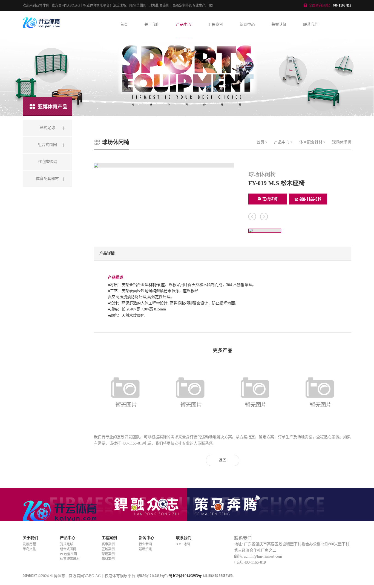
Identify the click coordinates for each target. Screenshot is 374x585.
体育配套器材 (310, 142)
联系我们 (310, 24)
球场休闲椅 (341, 142)
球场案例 (108, 554)
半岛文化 (29, 549)
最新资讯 (145, 549)
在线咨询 (270, 199)
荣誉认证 (279, 24)
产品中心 (183, 24)
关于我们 (152, 24)
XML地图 (183, 544)
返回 (222, 460)
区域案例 (108, 549)
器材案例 (108, 559)
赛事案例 (108, 544)
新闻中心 (247, 24)
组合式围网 (68, 549)
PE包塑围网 (68, 554)
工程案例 (215, 24)
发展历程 (29, 544)
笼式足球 (66, 544)
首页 (124, 24)
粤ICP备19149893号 (150, 575)
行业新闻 (145, 544)
